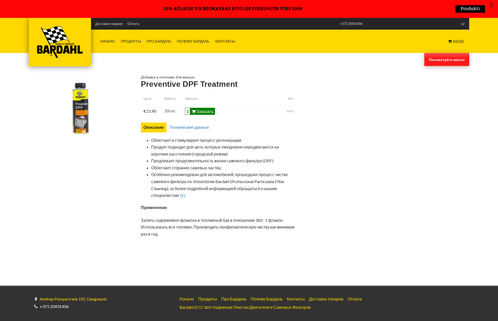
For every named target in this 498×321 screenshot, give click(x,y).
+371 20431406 (54, 306)
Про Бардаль (159, 41)
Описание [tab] (153, 127)
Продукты (131, 41)
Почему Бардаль (193, 41)
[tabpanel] (305, 187)
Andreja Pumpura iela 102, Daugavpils (73, 298)
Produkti (470, 9)
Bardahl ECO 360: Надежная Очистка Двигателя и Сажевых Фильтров (245, 307)
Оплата (133, 24)
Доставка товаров (109, 24)
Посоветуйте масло (447, 59)
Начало (107, 41)
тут (182, 195)
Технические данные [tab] (189, 127)
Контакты (225, 41)
